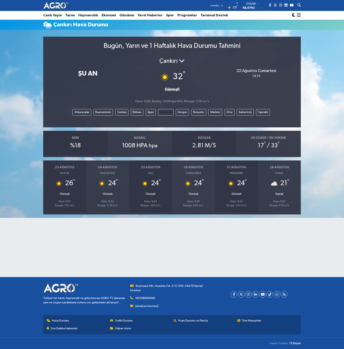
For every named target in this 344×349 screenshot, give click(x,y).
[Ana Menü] (298, 15)
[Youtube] (262, 294)
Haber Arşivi (123, 328)
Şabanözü (245, 112)
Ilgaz (151, 112)
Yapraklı (263, 112)
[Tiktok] (270, 294)
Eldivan (137, 112)
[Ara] (299, 5)
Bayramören (103, 112)
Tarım (70, 15)
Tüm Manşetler (251, 320)
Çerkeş (122, 112)
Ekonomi (109, 15)
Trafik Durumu (124, 320)
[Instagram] (248, 294)
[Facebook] (234, 294)
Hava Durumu (60, 320)
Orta (229, 112)
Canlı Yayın (52, 15)
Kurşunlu (198, 112)
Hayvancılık (88, 15)
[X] (241, 294)
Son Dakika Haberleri (64, 328)
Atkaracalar (81, 112)
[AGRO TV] (55, 5)
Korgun (182, 112)
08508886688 (145, 298)
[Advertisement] (172, 249)
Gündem (126, 15)
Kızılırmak (166, 112)
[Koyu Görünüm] (293, 15)
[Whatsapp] (277, 294)
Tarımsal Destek (214, 15)
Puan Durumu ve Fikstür (193, 320)
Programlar (187, 15)
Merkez (215, 112)
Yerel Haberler (150, 15)
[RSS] (284, 294)
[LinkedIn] (255, 294)
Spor (170, 15)
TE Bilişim (295, 343)
